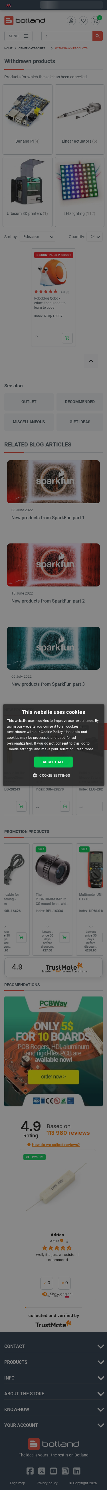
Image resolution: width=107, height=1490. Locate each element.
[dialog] (53, 745)
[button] (53, 775)
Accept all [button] (53, 762)
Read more (84, 749)
